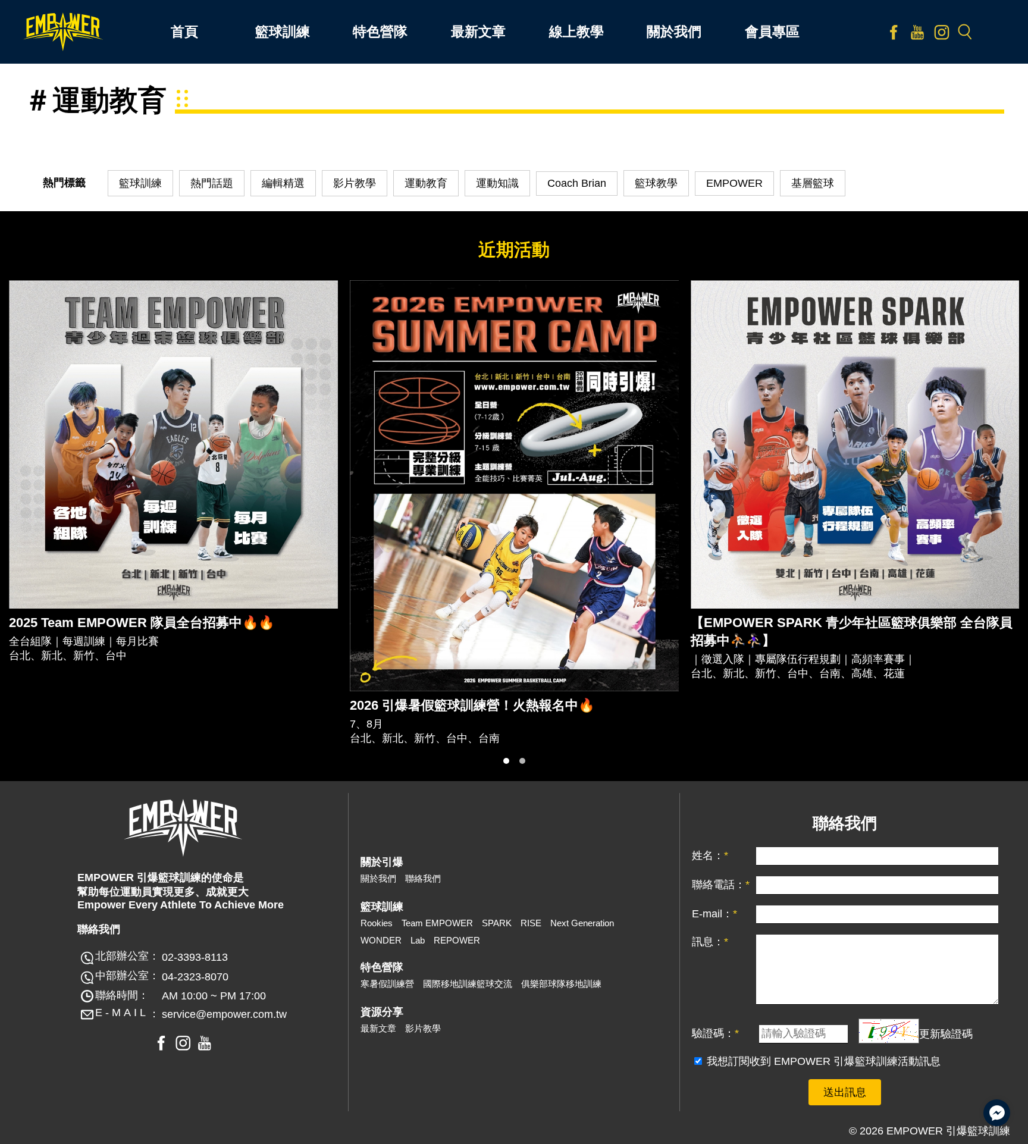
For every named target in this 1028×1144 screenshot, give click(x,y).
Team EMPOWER (437, 923)
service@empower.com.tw (224, 1014)
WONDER (381, 940)
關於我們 (378, 878)
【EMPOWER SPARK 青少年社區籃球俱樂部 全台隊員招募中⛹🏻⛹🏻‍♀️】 (852, 631)
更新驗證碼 (946, 1033)
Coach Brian (576, 183)
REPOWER (457, 940)
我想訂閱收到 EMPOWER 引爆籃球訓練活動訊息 (824, 1061)
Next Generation (582, 923)
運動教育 (426, 183)
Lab (417, 940)
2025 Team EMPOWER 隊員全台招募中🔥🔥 (141, 622)
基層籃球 (812, 183)
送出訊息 (844, 1092)
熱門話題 (211, 183)
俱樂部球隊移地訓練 (561, 984)
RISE (531, 923)
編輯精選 (283, 183)
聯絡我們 (423, 878)
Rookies (377, 923)
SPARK (497, 923)
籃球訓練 (140, 183)
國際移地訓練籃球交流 (467, 984)
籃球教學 (656, 183)
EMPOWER (734, 183)
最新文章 (378, 1028)
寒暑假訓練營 (387, 984)
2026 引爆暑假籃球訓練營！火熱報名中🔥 (472, 705)
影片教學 (354, 183)
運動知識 (497, 183)
